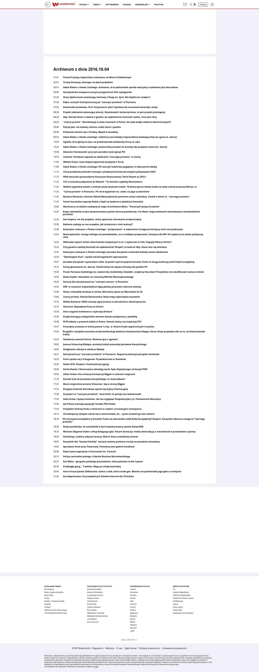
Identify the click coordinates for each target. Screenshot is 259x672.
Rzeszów (133, 628)
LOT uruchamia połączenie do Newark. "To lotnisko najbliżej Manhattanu (102, 181)
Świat (96, 4)
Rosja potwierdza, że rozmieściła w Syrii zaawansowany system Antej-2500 (103, 426)
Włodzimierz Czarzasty (95, 613)
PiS (174, 589)
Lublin (132, 631)
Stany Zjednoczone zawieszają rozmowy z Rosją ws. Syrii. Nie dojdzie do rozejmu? (107, 97)
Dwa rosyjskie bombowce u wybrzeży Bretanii (87, 311)
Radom (132, 622)
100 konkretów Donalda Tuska (55, 613)
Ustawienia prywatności (174, 648)
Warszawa (134, 592)
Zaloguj (203, 4)
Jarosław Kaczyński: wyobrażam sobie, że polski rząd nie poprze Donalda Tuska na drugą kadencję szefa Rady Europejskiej (128, 262)
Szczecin (133, 604)
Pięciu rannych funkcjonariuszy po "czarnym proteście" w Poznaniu (99, 102)
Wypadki (47, 604)
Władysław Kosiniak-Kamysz (97, 616)
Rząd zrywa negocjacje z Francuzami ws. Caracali (89, 451)
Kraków (133, 598)
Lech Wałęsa (92, 619)
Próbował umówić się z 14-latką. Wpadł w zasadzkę (90, 132)
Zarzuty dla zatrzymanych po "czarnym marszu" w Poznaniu (95, 281)
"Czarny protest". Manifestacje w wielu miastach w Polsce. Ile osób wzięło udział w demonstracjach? (117, 122)
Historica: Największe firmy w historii (83, 306)
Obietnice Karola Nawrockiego (55, 610)
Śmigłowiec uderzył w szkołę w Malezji (83, 349)
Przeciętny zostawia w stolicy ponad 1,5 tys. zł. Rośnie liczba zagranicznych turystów (108, 326)
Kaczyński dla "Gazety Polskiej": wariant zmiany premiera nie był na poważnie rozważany (111, 441)
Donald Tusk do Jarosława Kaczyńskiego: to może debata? (94, 379)
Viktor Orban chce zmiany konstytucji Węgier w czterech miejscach (99, 374)
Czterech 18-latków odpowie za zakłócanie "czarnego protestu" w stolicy (102, 157)
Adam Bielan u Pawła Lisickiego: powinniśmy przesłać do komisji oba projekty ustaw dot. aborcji (115, 147)
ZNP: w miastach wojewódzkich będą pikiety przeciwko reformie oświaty (102, 286)
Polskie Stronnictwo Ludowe (183, 598)
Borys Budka (92, 610)
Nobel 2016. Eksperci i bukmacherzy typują (86, 364)
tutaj (96, 666)
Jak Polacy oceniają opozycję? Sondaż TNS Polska (89, 404)
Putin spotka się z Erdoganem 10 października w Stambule (94, 359)
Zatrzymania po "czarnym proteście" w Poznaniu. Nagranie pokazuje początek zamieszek (111, 354)
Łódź (132, 601)
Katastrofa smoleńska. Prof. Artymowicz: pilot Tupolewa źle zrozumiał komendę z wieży (110, 107)
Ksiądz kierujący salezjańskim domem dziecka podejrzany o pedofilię (100, 316)
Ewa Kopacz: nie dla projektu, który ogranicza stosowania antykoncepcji (102, 219)
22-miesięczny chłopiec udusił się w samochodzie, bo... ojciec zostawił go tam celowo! (109, 414)
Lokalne (133, 589)
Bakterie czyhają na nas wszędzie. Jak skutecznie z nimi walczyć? (98, 224)
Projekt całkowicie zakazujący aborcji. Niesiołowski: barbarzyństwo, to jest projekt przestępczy (114, 112)
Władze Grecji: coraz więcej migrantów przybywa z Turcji (93, 162)
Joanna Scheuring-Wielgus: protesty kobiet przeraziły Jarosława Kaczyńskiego (105, 344)
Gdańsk (133, 610)
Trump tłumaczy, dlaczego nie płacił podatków (88, 82)
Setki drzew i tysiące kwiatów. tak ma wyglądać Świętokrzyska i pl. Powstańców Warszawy (112, 399)
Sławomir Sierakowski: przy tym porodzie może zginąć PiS (94, 152)
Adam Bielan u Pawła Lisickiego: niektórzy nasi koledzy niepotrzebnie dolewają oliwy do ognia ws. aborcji (120, 137)
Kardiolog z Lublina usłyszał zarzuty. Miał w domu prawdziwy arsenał (100, 436)
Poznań (133, 607)
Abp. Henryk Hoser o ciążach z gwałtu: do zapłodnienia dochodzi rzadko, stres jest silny (110, 117)
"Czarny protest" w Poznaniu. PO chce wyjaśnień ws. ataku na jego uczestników (106, 191)
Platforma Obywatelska (181, 595)
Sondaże (47, 607)
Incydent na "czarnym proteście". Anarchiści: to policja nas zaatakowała (102, 394)
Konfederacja (178, 601)
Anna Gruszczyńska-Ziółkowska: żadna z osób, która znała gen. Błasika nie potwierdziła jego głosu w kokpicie (122, 471)
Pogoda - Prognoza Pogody (54, 601)
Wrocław (133, 595)
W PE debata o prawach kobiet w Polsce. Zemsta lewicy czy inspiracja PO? (102, 321)
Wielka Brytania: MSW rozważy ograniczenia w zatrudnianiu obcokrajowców (104, 301)
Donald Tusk (91, 604)
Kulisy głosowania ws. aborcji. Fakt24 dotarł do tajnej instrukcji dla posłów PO (105, 267)
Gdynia (132, 619)
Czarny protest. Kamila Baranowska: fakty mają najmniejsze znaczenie (101, 296)
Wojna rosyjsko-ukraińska (53, 592)
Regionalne (141, 4)
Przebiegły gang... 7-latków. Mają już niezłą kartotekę (92, 466)
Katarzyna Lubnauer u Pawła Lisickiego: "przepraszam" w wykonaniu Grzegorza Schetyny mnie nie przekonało (123, 229)
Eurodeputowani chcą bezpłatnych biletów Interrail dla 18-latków (98, 476)
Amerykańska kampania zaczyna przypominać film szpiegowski (97, 92)
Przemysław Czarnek (95, 595)
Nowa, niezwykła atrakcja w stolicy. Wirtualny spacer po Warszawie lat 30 (102, 291)
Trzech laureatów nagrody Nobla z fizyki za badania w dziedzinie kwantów (103, 201)
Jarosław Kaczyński (94, 589)
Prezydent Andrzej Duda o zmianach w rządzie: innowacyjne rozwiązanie (102, 409)
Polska (83, 4)
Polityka (158, 4)
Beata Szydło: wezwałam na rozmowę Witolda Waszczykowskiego (98, 277)
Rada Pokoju (48, 595)
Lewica (175, 604)
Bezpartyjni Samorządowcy (183, 613)
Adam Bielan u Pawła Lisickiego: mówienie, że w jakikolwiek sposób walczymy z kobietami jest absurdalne (120, 87)
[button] (192, 4)
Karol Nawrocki (92, 622)
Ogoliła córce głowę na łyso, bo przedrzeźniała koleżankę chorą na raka (101, 142)
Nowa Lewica (178, 607)
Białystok (133, 616)
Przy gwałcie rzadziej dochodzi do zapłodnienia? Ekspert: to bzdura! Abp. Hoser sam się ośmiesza (115, 247)
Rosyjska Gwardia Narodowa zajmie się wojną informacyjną (95, 389)
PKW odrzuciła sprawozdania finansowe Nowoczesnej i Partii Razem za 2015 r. (105, 176)
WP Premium (112, 4)
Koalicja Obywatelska (181, 592)
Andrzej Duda (92, 601)
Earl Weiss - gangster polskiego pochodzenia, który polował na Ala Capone (103, 461)
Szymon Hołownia (93, 607)
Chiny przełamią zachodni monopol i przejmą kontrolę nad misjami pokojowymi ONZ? (109, 171)
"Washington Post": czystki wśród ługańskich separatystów (95, 257)
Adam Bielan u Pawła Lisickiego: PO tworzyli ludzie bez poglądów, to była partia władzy (110, 166)
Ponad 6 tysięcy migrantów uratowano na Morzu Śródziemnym (97, 77)
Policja (46, 598)
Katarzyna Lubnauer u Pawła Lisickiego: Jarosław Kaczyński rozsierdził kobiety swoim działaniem (115, 252)
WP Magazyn (49, 589)
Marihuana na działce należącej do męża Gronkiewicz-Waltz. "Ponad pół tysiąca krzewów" (111, 206)
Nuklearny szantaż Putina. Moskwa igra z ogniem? (90, 339)
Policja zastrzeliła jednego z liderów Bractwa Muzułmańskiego (96, 456)
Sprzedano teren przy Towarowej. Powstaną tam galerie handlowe (98, 446)
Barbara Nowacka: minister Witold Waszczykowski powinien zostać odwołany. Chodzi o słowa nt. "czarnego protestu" (126, 196)
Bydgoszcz (134, 613)
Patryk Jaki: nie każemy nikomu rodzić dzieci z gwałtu (92, 127)
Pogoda (127, 4)
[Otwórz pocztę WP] (185, 4)
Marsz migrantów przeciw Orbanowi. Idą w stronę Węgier (94, 384)
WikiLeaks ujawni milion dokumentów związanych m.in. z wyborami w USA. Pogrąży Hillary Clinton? (117, 242)
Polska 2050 (177, 610)
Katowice (133, 625)
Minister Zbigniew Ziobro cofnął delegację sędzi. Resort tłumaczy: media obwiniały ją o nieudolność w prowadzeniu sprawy (129, 431)
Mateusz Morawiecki (95, 592)
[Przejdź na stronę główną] (47, 6)
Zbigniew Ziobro (93, 598)
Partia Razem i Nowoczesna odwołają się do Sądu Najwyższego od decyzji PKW (105, 369)
